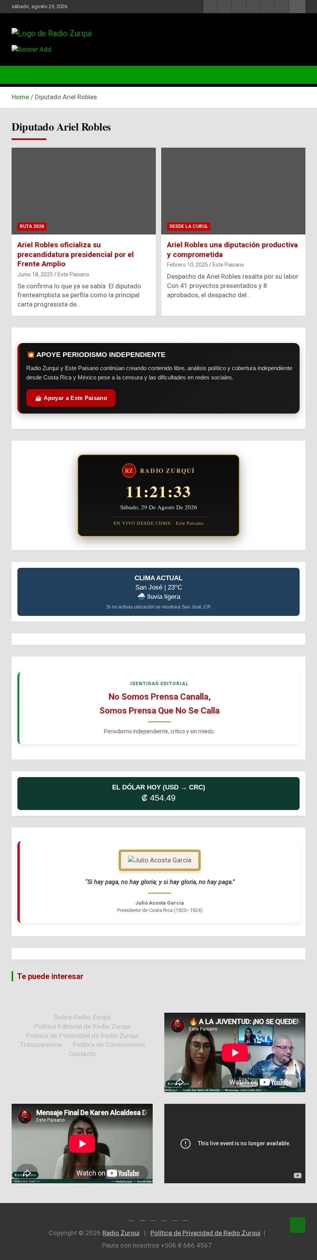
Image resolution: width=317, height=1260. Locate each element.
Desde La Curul (188, 226)
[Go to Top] (297, 1225)
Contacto (82, 1054)
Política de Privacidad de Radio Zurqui (82, 1035)
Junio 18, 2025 (35, 274)
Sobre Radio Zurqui (82, 1017)
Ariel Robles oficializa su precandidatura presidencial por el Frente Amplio (75, 254)
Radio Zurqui (121, 1233)
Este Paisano (73, 274)
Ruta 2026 (32, 226)
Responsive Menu (297, 6)
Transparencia (40, 1044)
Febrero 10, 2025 (187, 265)
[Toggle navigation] (21, 75)
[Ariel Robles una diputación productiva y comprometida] (233, 191)
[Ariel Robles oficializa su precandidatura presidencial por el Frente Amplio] (83, 191)
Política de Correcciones (109, 1044)
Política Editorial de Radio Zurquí (82, 1026)
